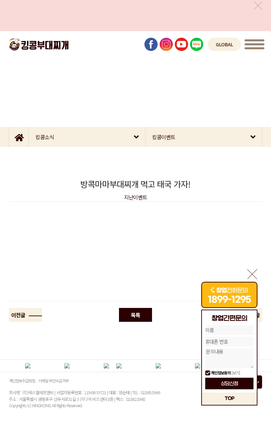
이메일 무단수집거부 (53, 380)
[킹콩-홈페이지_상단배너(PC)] (135, 15)
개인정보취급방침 (22, 380)
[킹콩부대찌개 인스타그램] (166, 44)
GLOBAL (224, 44)
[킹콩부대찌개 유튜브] (181, 44)
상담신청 (229, 384)
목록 (135, 315)
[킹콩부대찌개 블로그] (196, 44)
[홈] (19, 137)
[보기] (235, 372)
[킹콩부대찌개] (38, 44)
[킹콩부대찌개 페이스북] (151, 44)
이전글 (18, 315)
